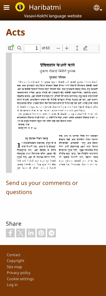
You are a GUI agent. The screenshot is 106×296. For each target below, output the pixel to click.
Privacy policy (19, 272)
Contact (14, 254)
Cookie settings (20, 278)
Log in (12, 284)
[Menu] (10, 8)
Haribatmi (45, 7)
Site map (14, 266)
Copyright (15, 260)
